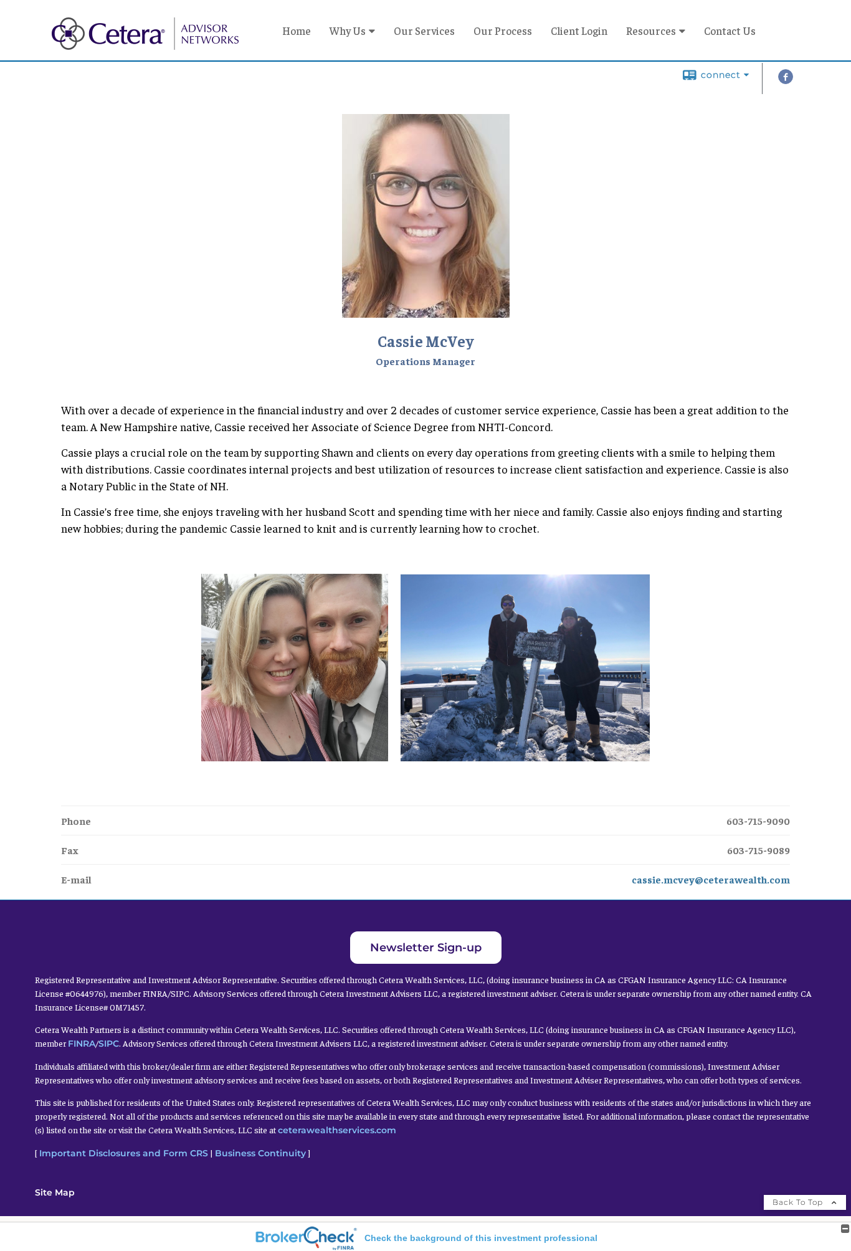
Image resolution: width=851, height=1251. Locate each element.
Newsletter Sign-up (426, 947)
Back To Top (799, 1202)
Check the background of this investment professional (480, 1238)
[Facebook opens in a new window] (785, 80)
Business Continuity (260, 1153)
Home (296, 30)
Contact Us (730, 30)
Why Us (348, 30)
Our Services (424, 30)
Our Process (502, 30)
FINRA (81, 1043)
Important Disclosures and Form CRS (123, 1153)
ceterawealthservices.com (337, 1130)
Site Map (55, 1192)
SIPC (108, 1043)
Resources (651, 30)
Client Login (579, 30)
